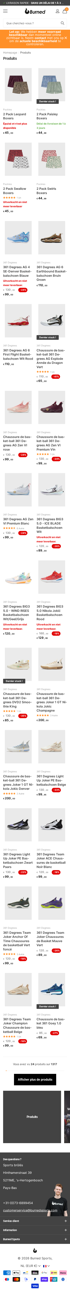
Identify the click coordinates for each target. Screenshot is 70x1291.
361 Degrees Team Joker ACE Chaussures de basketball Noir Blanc (51, 860)
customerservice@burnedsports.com (30, 1210)
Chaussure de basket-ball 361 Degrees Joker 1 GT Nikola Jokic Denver (18, 782)
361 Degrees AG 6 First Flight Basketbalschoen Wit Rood (18, 354)
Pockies (7, 109)
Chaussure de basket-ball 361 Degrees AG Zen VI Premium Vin (51, 443)
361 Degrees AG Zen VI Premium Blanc (18, 521)
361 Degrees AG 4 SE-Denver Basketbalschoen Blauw (17, 271)
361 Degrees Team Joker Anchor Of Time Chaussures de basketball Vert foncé (17, 941)
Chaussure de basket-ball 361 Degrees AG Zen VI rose (17, 443)
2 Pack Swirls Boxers (46, 191)
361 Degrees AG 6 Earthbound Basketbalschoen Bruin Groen (52, 273)
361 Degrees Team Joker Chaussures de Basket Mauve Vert (50, 939)
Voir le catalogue (5, 11)
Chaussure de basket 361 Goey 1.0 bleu (51, 1023)
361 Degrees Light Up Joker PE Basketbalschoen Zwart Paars (18, 860)
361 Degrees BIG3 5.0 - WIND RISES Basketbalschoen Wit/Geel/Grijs (16, 612)
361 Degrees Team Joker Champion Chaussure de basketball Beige (17, 1025)
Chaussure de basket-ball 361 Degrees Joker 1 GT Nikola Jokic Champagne (52, 702)
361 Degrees (10, 262)
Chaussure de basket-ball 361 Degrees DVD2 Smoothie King (17, 700)
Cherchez (62, 23)
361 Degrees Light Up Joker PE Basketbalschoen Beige (51, 780)
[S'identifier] (57, 11)
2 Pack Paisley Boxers (47, 116)
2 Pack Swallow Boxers (14, 191)
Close (65, 37)
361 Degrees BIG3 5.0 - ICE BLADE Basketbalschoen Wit (50, 525)
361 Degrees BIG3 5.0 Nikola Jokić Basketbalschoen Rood (50, 612)
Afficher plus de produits (35, 1079)
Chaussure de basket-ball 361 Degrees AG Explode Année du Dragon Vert (51, 358)
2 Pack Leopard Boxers (14, 116)
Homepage (10, 52)
